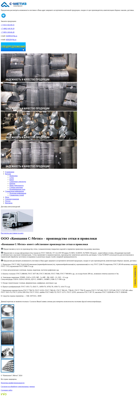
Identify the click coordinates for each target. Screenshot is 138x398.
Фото (7, 197)
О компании (9, 172)
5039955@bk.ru (11, 36)
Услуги (7, 201)
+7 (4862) (7, 28)
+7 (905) (7, 32)
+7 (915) (7, 25)
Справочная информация (14, 191)
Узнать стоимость (135, 277)
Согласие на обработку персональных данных (18, 386)
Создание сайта (6, 390)
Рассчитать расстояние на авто (12, 233)
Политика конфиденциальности (12, 383)
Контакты (8, 203)
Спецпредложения (12, 199)
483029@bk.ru (11, 39)
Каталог (8, 174)
